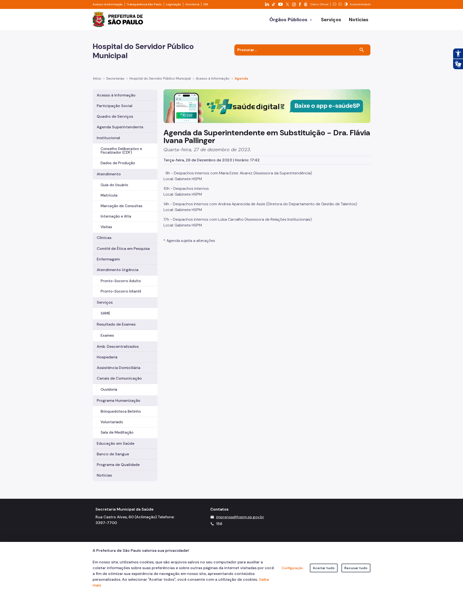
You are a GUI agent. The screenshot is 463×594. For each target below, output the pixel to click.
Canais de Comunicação (119, 378)
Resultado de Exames (116, 324)
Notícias (104, 475)
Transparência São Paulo (144, 4)
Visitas (106, 227)
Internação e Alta (116, 216)
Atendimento (109, 174)
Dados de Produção (118, 163)
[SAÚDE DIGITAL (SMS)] (266, 105)
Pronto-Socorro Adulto (121, 281)
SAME (105, 313)
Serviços (105, 302)
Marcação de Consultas (122, 206)
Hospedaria (107, 357)
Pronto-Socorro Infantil (121, 291)
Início (97, 78)
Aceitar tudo (324, 568)
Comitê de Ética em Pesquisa (123, 248)
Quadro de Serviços (115, 116)
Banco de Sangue (113, 454)
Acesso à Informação (213, 78)
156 (205, 4)
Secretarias (115, 78)
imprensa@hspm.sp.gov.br (240, 516)
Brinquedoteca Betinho (121, 411)
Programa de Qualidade (118, 464)
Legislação (173, 4)
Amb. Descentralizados (118, 346)
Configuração (292, 568)
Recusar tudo (356, 568)
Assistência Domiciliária (118, 367)
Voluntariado (112, 422)
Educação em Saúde (115, 443)
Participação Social (114, 105)
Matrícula (109, 195)
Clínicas (104, 237)
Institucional (108, 137)
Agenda (241, 78)
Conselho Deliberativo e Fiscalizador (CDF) (121, 150)
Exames (107, 335)
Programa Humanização (118, 400)
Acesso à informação (108, 4)
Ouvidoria (192, 4)
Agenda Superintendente (120, 127)
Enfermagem (108, 259)
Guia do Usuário (114, 185)
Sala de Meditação (117, 432)
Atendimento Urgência (117, 269)
